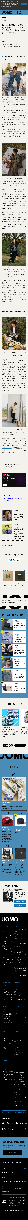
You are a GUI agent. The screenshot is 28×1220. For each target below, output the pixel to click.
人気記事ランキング (19, 621)
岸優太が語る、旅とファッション (10, 44)
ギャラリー (5, 804)
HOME (3, 600)
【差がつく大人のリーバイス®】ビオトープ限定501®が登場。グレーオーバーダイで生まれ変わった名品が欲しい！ (19, 676)
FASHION (16, 510)
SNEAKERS (4, 802)
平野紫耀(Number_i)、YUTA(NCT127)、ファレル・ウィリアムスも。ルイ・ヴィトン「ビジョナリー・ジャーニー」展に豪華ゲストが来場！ (19, 533)
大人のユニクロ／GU (7, 829)
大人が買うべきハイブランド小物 (19, 635)
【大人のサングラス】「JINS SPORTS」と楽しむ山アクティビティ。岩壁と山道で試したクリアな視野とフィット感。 (19, 663)
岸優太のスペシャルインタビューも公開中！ (13, 46)
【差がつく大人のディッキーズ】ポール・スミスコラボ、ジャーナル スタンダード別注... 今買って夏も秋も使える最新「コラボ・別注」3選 (20, 869)
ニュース (5, 20)
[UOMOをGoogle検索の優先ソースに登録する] (14, 560)
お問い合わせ (17, 1186)
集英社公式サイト (5, 1186)
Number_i (4, 36)
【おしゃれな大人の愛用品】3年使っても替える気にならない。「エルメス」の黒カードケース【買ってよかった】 (19, 652)
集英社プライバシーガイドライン (7, 1189)
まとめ (17, 862)
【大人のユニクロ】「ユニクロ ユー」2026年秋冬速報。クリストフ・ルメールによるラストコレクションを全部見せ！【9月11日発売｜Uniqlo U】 (7, 836)
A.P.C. (16, 832)
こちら (16, 1205)
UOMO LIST (4, 727)
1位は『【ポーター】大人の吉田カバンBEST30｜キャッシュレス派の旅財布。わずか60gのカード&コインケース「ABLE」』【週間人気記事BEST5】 (19, 625)
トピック (17, 659)
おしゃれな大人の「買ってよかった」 (19, 648)
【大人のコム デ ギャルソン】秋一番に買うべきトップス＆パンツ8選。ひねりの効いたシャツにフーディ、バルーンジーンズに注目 (19, 639)
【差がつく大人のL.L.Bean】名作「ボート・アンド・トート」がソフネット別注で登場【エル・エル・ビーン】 (19, 688)
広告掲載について (5, 1191)
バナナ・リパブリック (11, 36)
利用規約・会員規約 (18, 1188)
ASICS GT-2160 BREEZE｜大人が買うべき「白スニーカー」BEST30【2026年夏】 (10, 731)
